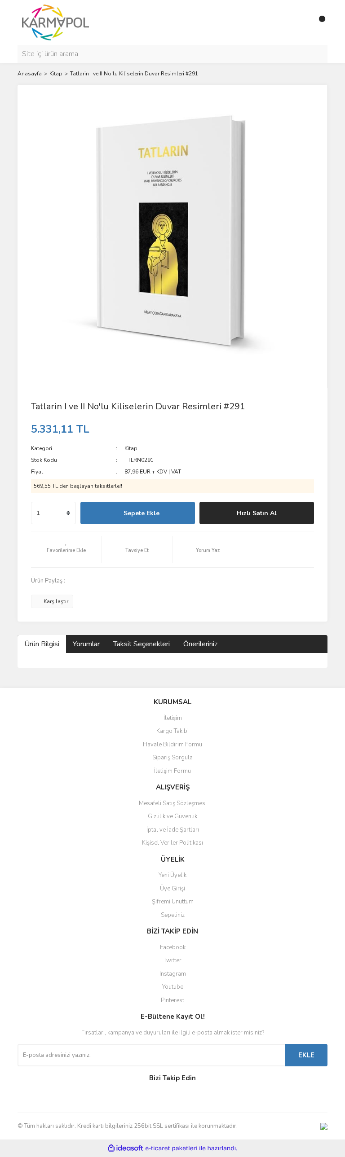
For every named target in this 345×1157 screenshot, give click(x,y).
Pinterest (172, 1000)
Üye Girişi (172, 889)
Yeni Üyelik (172, 875)
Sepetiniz (173, 915)
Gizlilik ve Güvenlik (172, 816)
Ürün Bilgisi (41, 644)
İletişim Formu (172, 771)
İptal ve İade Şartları (172, 830)
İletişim (173, 718)
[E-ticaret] (171, 1148)
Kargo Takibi (172, 731)
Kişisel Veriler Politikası (172, 843)
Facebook (173, 947)
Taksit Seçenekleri (141, 644)
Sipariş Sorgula (172, 758)
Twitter (172, 960)
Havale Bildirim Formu (172, 745)
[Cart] (318, 22)
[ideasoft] (125, 1148)
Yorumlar (86, 644)
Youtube (172, 987)
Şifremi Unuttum (173, 902)
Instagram (172, 974)
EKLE (306, 1055)
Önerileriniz (200, 644)
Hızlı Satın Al (257, 513)
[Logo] (55, 22)
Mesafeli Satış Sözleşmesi (173, 803)
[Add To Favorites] (66, 549)
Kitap (130, 448)
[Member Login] (300, 22)
